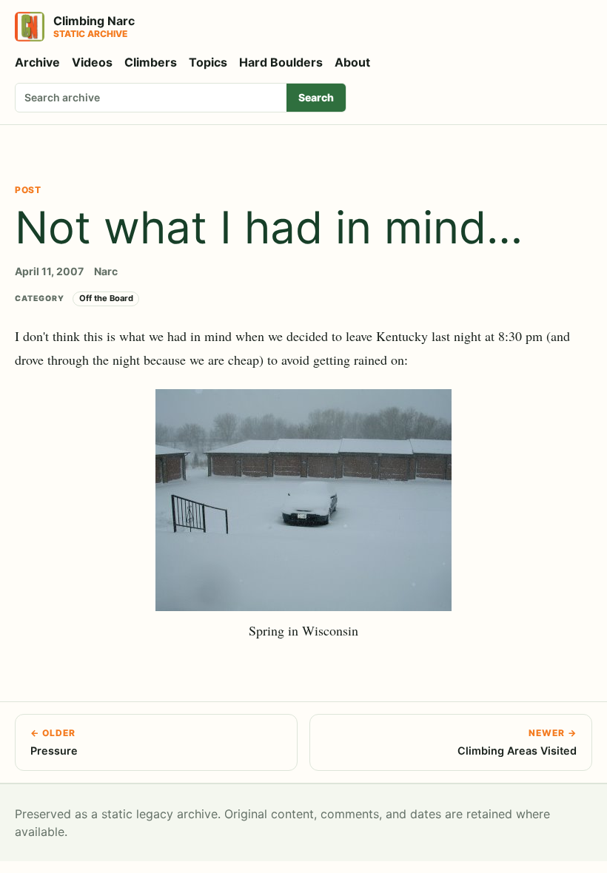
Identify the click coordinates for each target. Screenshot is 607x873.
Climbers (150, 62)
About (352, 62)
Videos (92, 62)
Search (316, 97)
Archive (37, 62)
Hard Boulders (281, 62)
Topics (208, 62)
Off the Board (106, 298)
